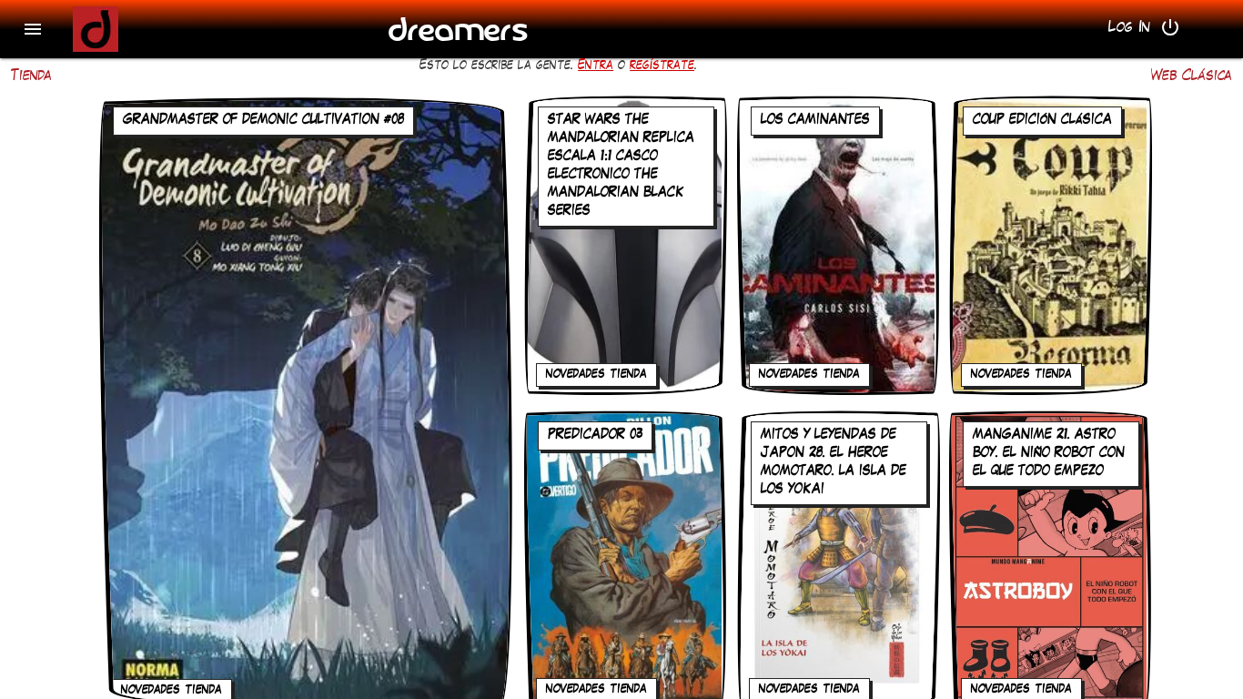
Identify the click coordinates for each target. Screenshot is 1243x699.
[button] (33, 29)
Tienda (31, 77)
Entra (595, 66)
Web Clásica (1191, 77)
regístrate (662, 66)
